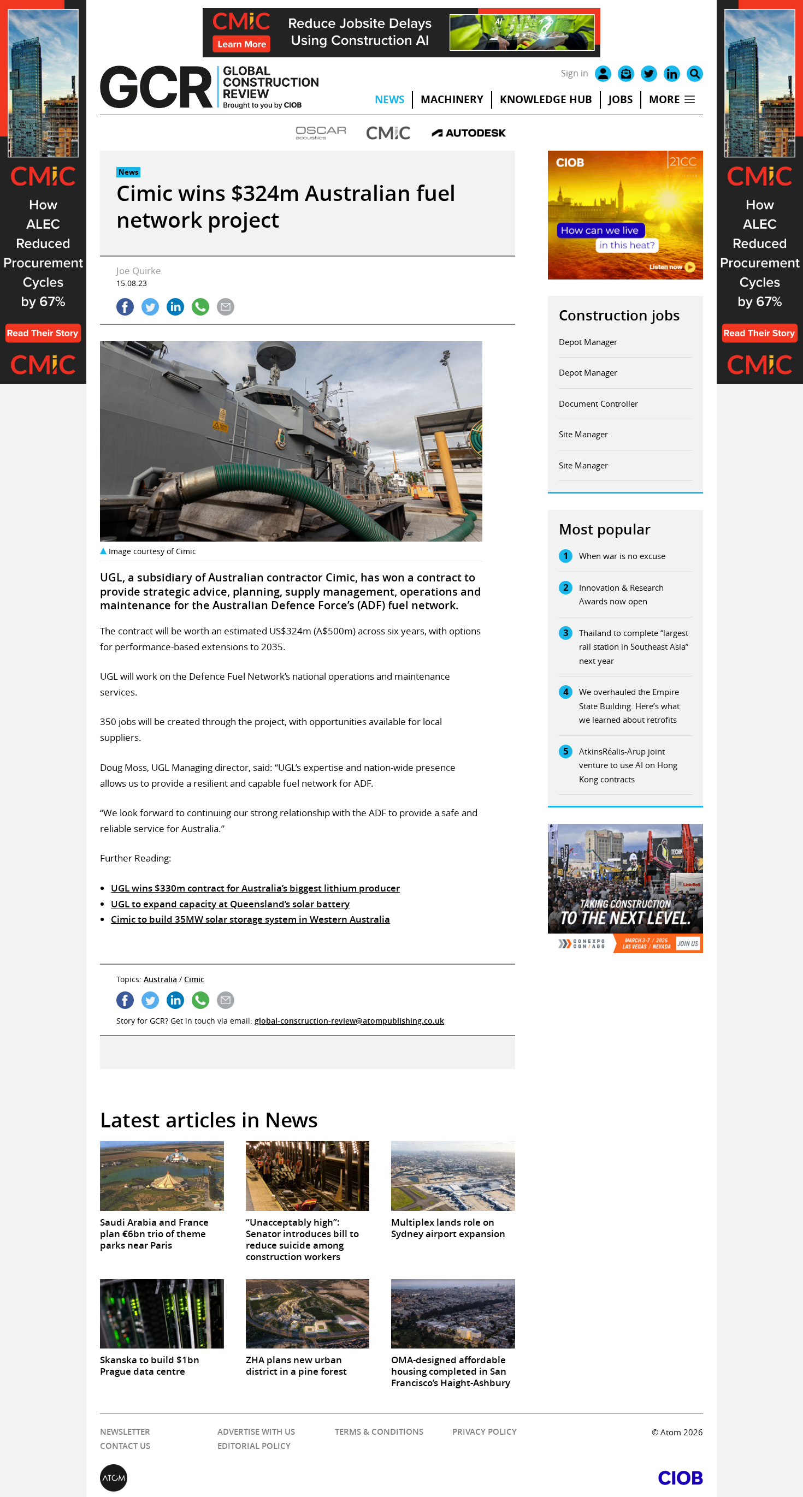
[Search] (695, 74)
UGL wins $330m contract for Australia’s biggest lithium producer (255, 888)
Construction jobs (619, 315)
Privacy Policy (484, 1431)
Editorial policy (254, 1446)
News (389, 99)
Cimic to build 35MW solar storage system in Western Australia (250, 919)
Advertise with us (256, 1431)
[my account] (603, 74)
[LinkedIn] (672, 74)
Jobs (621, 99)
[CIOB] (552, 1478)
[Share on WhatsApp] (200, 307)
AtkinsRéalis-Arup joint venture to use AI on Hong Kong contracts (628, 765)
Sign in (574, 73)
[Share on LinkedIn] (175, 307)
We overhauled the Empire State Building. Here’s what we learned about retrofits (629, 705)
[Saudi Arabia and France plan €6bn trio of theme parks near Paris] (161, 1175)
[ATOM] (251, 1478)
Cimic (194, 979)
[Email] (626, 74)
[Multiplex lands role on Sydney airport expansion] (453, 1175)
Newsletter (125, 1431)
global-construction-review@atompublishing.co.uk (349, 1020)
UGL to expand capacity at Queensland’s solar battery (230, 904)
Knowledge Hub (546, 99)
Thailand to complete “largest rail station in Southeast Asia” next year (633, 646)
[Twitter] (649, 74)
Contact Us (125, 1446)
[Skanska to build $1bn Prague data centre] (161, 1314)
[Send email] (225, 307)
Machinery (452, 99)
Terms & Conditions (379, 1431)
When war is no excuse (622, 555)
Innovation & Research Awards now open (621, 594)
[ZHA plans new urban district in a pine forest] (307, 1314)
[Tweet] (150, 307)
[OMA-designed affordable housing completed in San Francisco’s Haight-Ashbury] (453, 1314)
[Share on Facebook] (125, 307)
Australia (160, 979)
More (664, 99)
